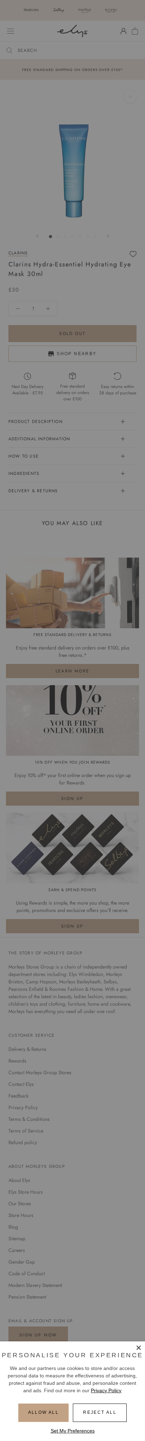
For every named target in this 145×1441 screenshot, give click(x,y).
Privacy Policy (106, 1390)
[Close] (138, 1347)
